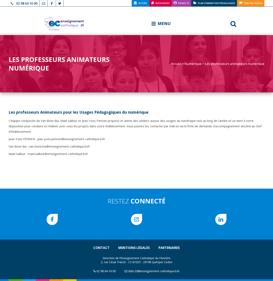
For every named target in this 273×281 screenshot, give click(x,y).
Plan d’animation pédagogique (216, 3)
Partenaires (169, 248)
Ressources (162, 3)
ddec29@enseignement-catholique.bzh (153, 271)
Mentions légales (134, 248)
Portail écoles (253, 3)
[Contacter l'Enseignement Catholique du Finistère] (43, 3)
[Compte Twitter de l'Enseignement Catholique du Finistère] (59, 3)
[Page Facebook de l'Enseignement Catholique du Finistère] (52, 3)
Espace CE (183, 3)
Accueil (142, 3)
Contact (101, 248)
